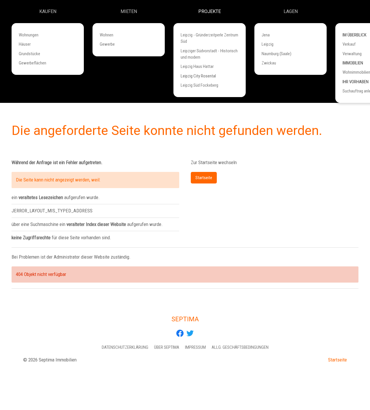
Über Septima (166, 347)
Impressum (195, 347)
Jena (266, 35)
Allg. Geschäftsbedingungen (240, 347)
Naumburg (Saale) (276, 53)
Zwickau (269, 63)
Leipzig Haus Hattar (197, 66)
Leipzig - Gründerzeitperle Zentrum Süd (209, 38)
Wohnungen (28, 35)
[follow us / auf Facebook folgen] (180, 333)
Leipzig (267, 44)
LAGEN (291, 11)
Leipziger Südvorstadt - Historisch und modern (209, 54)
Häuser (25, 44)
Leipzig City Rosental (198, 76)
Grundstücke (29, 53)
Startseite (203, 177)
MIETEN (129, 11)
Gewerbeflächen (32, 63)
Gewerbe (107, 44)
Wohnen (106, 35)
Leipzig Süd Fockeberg (199, 85)
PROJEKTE (209, 11)
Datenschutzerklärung (125, 347)
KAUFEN (47, 11)
